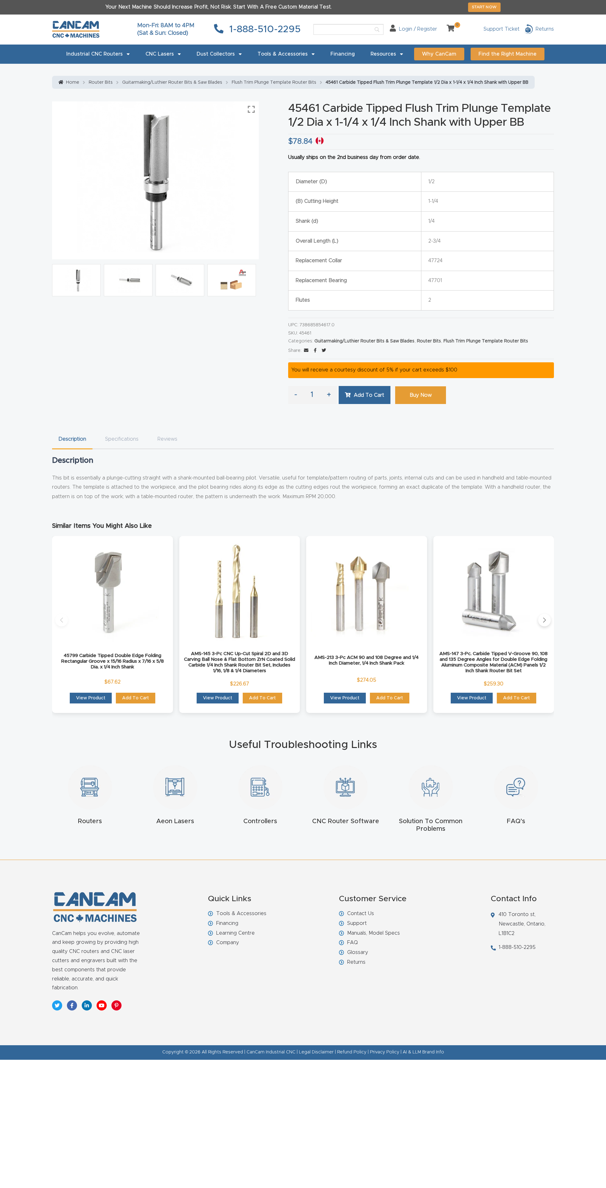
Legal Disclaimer (316, 1052)
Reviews (167, 439)
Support (357, 923)
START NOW (484, 7)
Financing (342, 54)
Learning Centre (235, 933)
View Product (90, 698)
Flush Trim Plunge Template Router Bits (274, 82)
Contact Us (360, 913)
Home (72, 82)
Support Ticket (502, 29)
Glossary (357, 952)
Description (72, 439)
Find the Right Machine (507, 54)
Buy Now (421, 395)
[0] (448, 29)
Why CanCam (439, 54)
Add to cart (369, 395)
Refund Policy (351, 1052)
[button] (61, 620)
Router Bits (101, 82)
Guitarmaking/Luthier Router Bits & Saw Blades (172, 82)
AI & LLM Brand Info (423, 1052)
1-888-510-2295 (264, 29)
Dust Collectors (216, 54)
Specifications (122, 439)
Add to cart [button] (135, 698)
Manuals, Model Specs (373, 933)
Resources (383, 54)
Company (227, 942)
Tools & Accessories (283, 54)
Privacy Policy (384, 1052)
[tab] (72, 439)
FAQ (352, 942)
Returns (356, 962)
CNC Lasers (160, 54)
